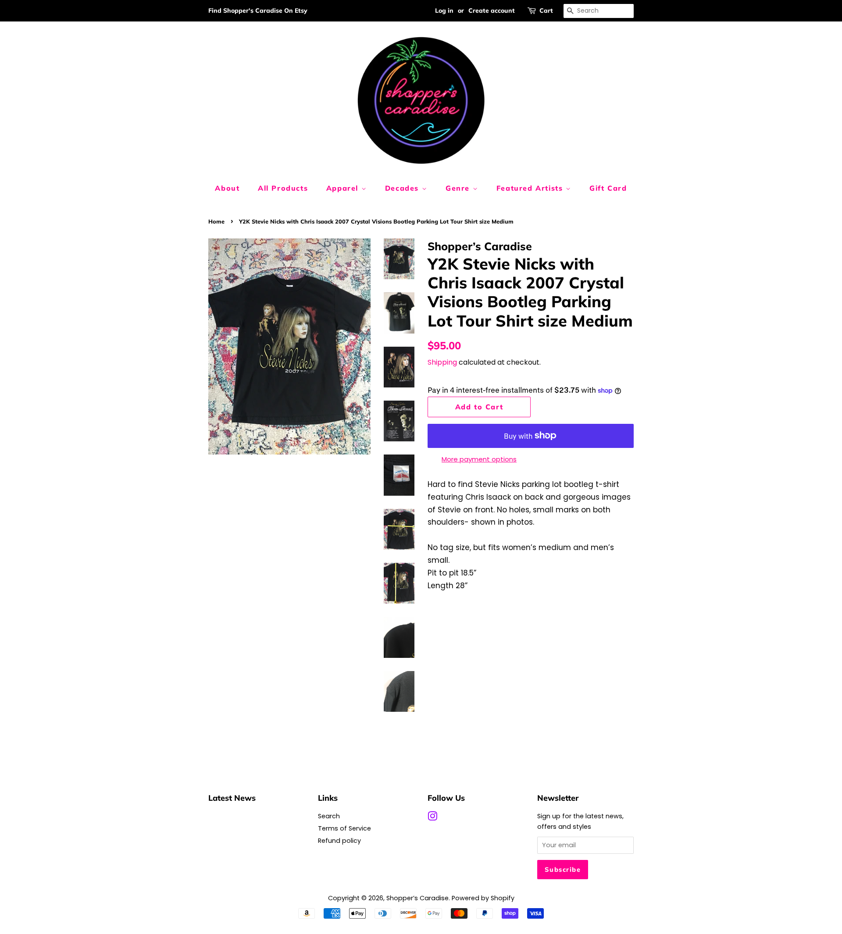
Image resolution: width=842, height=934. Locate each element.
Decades (403, 188)
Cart (546, 10)
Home (216, 221)
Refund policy (339, 840)
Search (329, 816)
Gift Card (608, 188)
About (227, 188)
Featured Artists (531, 188)
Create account (491, 10)
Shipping (442, 362)
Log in (444, 10)
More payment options (479, 459)
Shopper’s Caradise (417, 898)
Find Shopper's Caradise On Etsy (257, 10)
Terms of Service (344, 828)
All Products (283, 188)
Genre (459, 188)
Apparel (343, 188)
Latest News (232, 798)
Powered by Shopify (483, 898)
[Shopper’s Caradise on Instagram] (432, 817)
